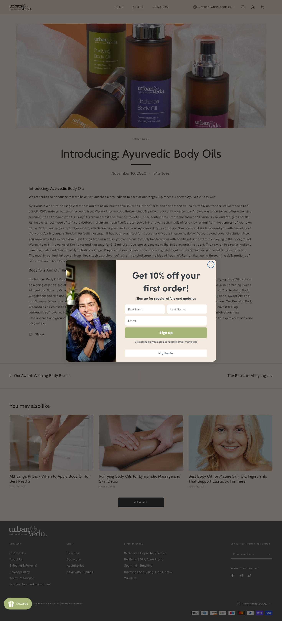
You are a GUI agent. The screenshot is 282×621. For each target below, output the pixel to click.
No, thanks (166, 353)
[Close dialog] (211, 264)
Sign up (166, 333)
